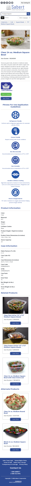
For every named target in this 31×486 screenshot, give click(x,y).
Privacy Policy (23, 464)
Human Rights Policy (21, 460)
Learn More (15, 323)
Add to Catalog (6, 94)
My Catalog (25, 3)
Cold (11, 22)
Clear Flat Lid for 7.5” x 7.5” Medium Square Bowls (14, 316)
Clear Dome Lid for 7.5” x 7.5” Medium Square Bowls (15, 346)
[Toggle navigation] (2, 17)
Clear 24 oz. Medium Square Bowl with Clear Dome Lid (14, 376)
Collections (4, 22)
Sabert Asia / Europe (20, 462)
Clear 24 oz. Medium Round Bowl (14, 412)
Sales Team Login (8, 460)
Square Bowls (20, 22)
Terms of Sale (8, 462)
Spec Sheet (6, 98)
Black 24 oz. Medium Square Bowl (15, 442)
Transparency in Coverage (10, 464)
